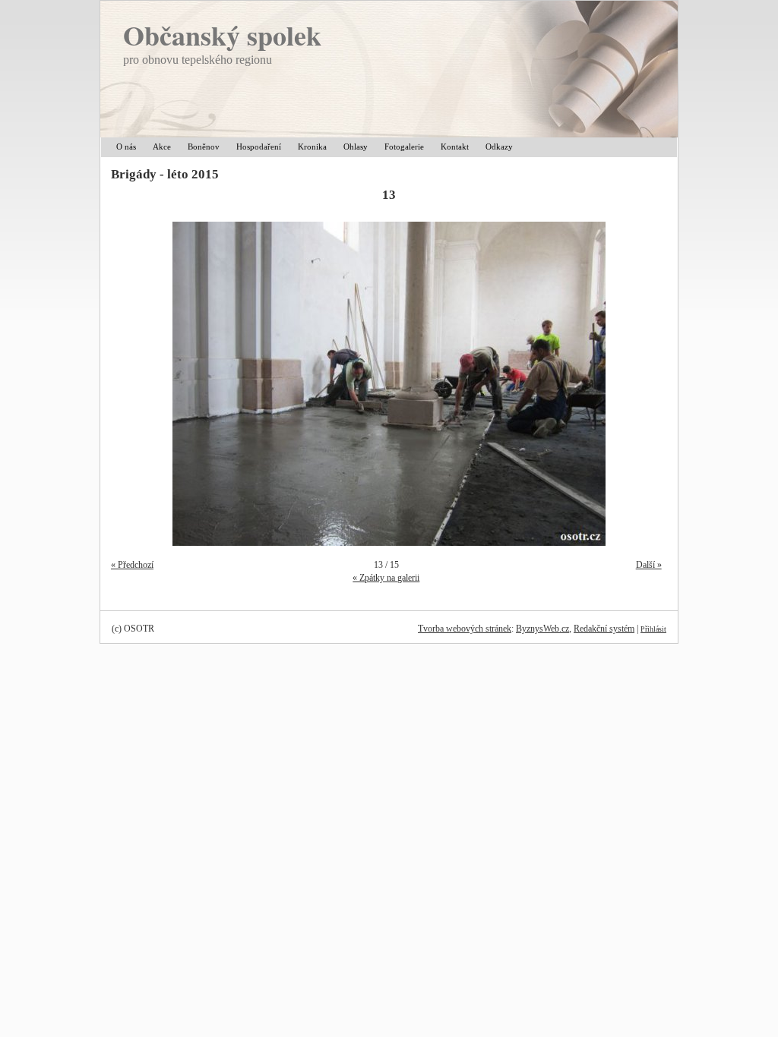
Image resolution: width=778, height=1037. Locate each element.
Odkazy (499, 146)
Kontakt (455, 146)
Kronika (312, 146)
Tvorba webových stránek (464, 628)
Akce (162, 146)
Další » (649, 564)
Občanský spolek (222, 35)
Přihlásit (653, 629)
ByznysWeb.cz (542, 628)
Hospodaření (258, 146)
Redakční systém (604, 628)
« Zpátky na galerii (386, 577)
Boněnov (204, 146)
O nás (126, 146)
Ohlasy (355, 146)
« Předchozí (132, 564)
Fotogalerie (404, 146)
